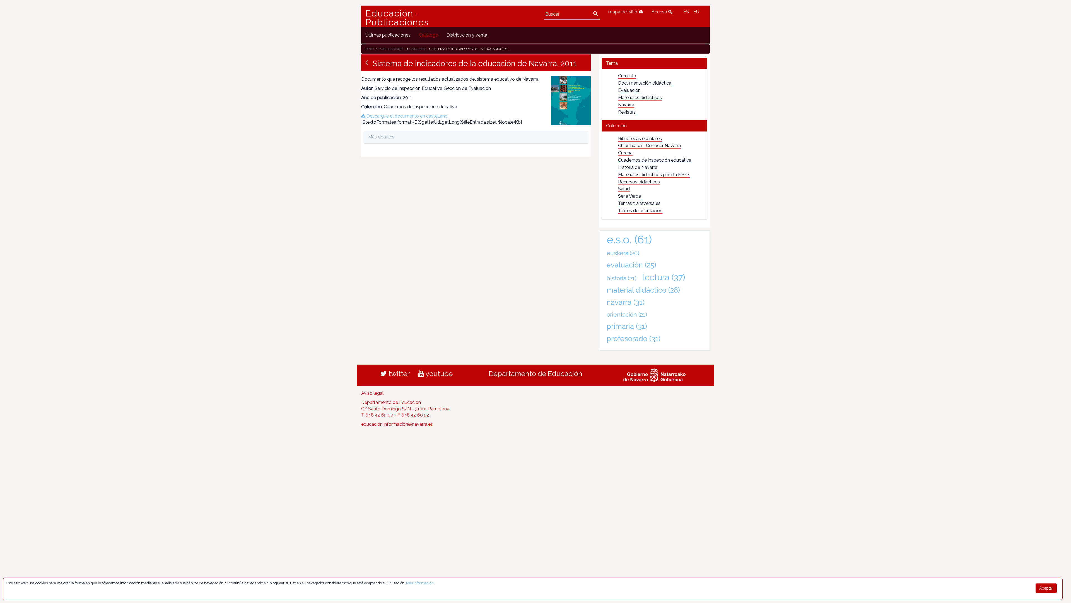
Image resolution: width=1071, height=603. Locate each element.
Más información (420, 583)
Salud (624, 189)
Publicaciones (391, 49)
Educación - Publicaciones (397, 18)
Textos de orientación (640, 210)
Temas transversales (639, 203)
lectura (663, 277)
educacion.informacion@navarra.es (397, 424)
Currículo (627, 75)
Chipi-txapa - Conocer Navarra (649, 145)
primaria (627, 326)
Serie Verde (629, 196)
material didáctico (643, 290)
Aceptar (1046, 588)
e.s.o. (629, 239)
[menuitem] (388, 35)
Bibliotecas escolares (640, 138)
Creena (625, 152)
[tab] (654, 63)
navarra (626, 302)
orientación (627, 314)
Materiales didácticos (640, 97)
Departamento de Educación (535, 373)
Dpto (369, 49)
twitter (398, 373)
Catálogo (417, 49)
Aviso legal (372, 393)
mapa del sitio (623, 12)
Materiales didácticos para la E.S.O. (654, 174)
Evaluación (629, 90)
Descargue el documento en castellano (406, 116)
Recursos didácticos (639, 182)
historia (621, 278)
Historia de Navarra (637, 167)
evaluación (631, 265)
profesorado (633, 338)
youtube (438, 373)
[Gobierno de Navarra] (654, 374)
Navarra (626, 104)
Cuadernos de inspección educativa (654, 160)
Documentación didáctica (644, 83)
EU (696, 12)
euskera (623, 253)
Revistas (627, 112)
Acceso (660, 12)
